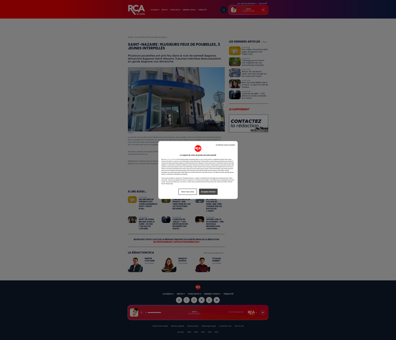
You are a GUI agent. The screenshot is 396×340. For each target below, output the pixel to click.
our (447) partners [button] (171, 159)
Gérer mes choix (187, 191)
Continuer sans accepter (225, 145)
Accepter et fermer (208, 191)
